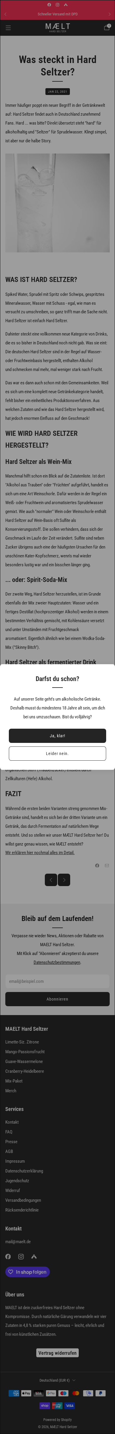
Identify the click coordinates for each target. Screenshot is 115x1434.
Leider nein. (57, 753)
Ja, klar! (57, 735)
